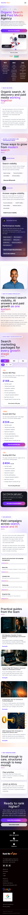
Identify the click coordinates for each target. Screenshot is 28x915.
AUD (10, 364)
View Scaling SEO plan (14, 485)
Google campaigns (7, 237)
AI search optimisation (7, 202)
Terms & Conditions (8, 904)
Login (4, 875)
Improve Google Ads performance (12, 249)
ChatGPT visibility (19, 202)
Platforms (5, 878)
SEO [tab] (5, 360)
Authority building (16, 175)
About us (5, 869)
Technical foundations (17, 173)
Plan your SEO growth (9, 180)
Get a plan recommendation (14, 503)
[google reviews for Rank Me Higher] (14, 890)
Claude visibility (6, 205)
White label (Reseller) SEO (10, 885)
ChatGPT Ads (6, 242)
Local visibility (6, 175)
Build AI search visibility (10, 212)
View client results (14, 824)
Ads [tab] (23, 360)
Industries (5, 881)
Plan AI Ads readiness (9, 253)
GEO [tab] (14, 360)
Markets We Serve (8, 883)
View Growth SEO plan (14, 444)
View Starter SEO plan (14, 403)
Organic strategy (6, 173)
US (6, 364)
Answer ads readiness (16, 242)
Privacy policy (6, 906)
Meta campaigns (17, 237)
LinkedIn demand (6, 239)
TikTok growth (16, 239)
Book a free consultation (14, 30)
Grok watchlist (6, 208)
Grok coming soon (7, 245)
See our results (14, 52)
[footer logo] (10, 853)
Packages (5, 871)
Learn (4, 873)
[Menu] (25, 2)
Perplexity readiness (17, 205)
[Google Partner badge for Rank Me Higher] (14, 897)
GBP (3, 364)
